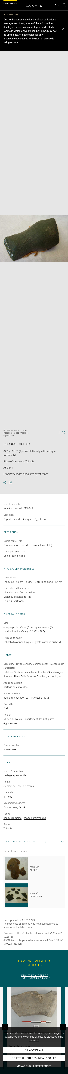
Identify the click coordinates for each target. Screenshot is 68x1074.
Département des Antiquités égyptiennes (25, 519)
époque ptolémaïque (35, 817)
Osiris (6, 807)
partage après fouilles (15, 775)
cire (10, 796)
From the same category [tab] (35, 978)
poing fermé (18, 807)
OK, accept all (34, 1050)
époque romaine (12, 817)
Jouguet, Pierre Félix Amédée (19, 676)
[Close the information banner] (63, 29)
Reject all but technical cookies (34, 1058)
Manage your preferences (34, 1066)
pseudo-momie (26, 786)
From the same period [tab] (34, 975)
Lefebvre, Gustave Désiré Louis (20, 672)
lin (4, 796)
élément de (9, 786)
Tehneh (7, 828)
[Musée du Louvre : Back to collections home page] (34, 5)
